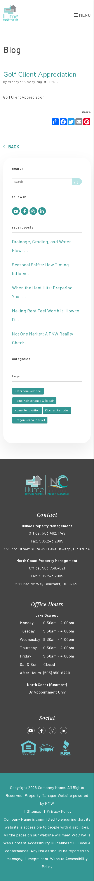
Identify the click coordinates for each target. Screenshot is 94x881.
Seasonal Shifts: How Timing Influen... (40, 269)
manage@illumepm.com (27, 858)
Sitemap (34, 811)
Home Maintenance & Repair (34, 400)
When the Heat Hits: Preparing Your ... (42, 292)
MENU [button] (84, 15)
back (13, 146)
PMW (49, 803)
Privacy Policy (59, 811)
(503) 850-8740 (56, 672)
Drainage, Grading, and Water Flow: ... (41, 246)
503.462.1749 (53, 533)
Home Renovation (27, 410)
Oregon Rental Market (29, 420)
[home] (11, 12)
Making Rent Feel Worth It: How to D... (45, 315)
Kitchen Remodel (57, 410)
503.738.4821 (53, 568)
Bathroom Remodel (28, 391)
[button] (16, 211)
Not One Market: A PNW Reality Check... (42, 338)
